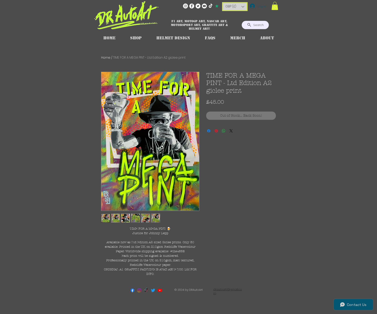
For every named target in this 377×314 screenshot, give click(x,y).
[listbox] (235, 6)
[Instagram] (185, 6)
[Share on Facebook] (208, 130)
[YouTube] (204, 6)
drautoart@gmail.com (227, 291)
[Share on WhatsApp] (223, 130)
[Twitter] (198, 6)
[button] (235, 6)
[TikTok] (210, 6)
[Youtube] (159, 290)
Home (105, 57)
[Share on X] (231, 130)
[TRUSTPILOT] (216, 6)
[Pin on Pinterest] (216, 130)
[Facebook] (191, 6)
